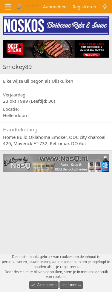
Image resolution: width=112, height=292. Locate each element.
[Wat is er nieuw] (105, 6)
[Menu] (8, 7)
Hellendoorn (16, 115)
